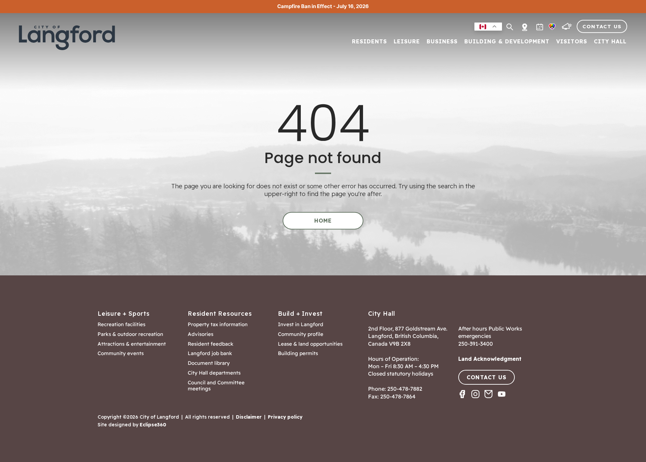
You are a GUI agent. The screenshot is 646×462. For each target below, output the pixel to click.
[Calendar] (540, 28)
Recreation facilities (121, 324)
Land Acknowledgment (490, 358)
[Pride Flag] (553, 28)
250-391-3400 (475, 343)
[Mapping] (525, 23)
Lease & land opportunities (310, 344)
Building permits (298, 353)
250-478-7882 (404, 388)
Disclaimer (249, 417)
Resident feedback (211, 344)
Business (442, 42)
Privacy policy (285, 417)
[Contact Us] (491, 400)
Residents (369, 42)
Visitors (571, 42)
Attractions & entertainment (132, 344)
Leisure (407, 42)
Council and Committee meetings (216, 386)
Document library (209, 363)
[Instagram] (478, 400)
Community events (121, 353)
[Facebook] (464, 400)
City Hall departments (214, 373)
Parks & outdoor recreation (130, 334)
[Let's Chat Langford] (567, 28)
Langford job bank (210, 353)
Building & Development (506, 42)
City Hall (610, 42)
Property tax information (218, 324)
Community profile (300, 334)
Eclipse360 (153, 425)
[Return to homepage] (69, 37)
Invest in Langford (300, 324)
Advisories (200, 334)
